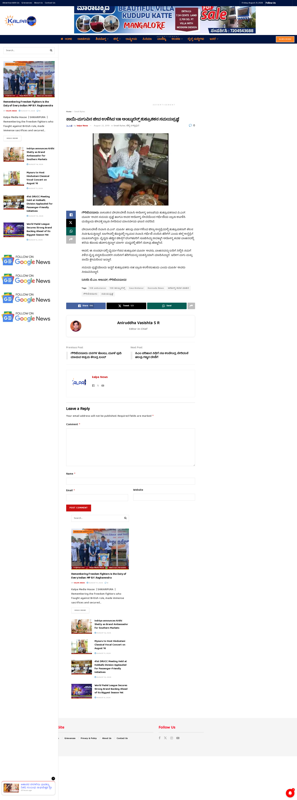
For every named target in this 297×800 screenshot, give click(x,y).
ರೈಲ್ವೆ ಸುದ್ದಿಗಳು (196, 39)
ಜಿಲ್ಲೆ (115, 39)
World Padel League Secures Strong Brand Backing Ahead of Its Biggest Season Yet (39, 229)
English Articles (15, 64)
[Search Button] (51, 50)
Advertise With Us (11, 3)
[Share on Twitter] (71, 223)
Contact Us (50, 3)
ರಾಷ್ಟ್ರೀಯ (131, 39)
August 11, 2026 (35, 188)
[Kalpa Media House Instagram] (283, 3)
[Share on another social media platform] (71, 239)
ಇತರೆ (213, 39)
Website (138, 490)
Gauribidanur (136, 288)
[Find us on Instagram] (171, 738)
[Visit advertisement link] (168, 18)
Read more (14, 138)
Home (68, 39)
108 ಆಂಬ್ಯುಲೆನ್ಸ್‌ (117, 288)
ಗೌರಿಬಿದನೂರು (90, 294)
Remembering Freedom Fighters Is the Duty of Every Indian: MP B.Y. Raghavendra (28, 104)
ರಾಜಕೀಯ (84, 39)
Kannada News (156, 288)
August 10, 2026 (35, 216)
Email (70, 490)
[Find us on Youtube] (177, 738)
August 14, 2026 (35, 164)
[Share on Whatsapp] (71, 231)
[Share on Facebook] (71, 215)
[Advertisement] (164, 73)
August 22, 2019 (101, 126)
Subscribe (285, 39)
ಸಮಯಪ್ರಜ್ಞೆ (107, 294)
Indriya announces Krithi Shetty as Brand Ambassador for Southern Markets (40, 154)
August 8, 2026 (35, 240)
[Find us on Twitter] (165, 738)
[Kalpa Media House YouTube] (289, 3)
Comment (73, 424)
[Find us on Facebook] (159, 738)
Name (71, 474)
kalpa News (11, 111)
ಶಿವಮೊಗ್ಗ (101, 39)
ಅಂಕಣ (176, 39)
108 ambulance (98, 288)
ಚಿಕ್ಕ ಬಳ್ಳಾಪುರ (132, 126)
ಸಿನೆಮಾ (147, 39)
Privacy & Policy (89, 738)
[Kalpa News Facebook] (279, 3)
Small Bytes (79, 112)
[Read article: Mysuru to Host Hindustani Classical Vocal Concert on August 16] (13, 178)
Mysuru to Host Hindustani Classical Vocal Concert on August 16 (38, 178)
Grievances (26, 3)
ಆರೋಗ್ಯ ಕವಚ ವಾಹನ (178, 288)
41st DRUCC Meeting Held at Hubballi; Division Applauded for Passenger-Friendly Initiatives (40, 204)
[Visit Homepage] (20, 20)
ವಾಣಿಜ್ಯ (161, 39)
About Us (38, 3)
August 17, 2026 (27, 111)
